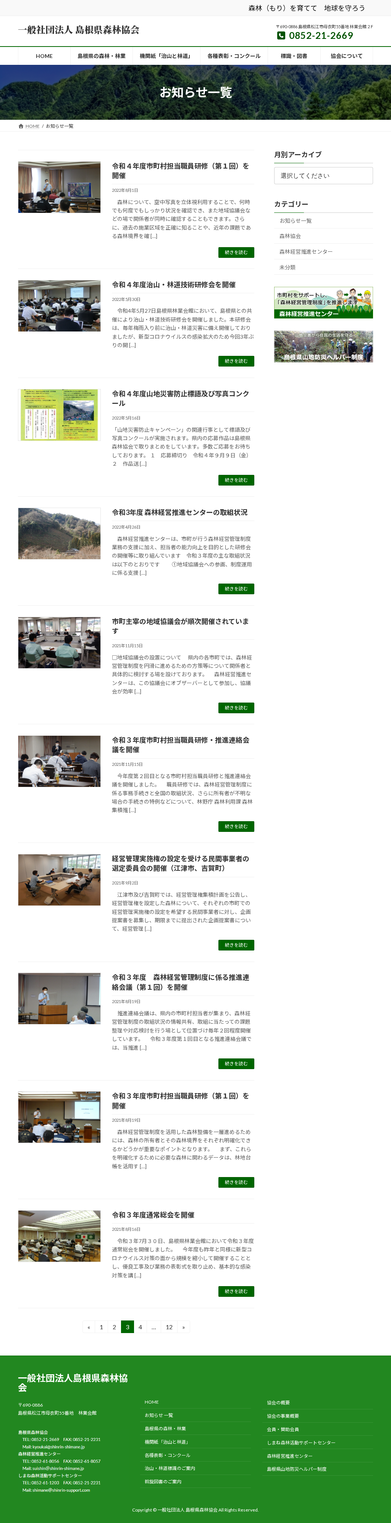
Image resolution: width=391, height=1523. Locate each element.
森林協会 (290, 236)
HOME (152, 1402)
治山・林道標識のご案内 (170, 1468)
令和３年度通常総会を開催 (153, 1215)
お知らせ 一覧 (159, 1415)
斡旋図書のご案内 (163, 1481)
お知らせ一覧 (296, 220)
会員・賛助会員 (283, 1429)
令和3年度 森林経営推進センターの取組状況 (179, 512)
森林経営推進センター (306, 251)
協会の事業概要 (283, 1416)
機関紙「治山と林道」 (168, 1441)
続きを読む (236, 252)
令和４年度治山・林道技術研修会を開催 (174, 284)
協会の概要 (278, 1403)
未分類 (288, 267)
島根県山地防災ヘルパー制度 (296, 1469)
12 (169, 1328)
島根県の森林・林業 (165, 1428)
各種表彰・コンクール (168, 1455)
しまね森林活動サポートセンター (301, 1442)
